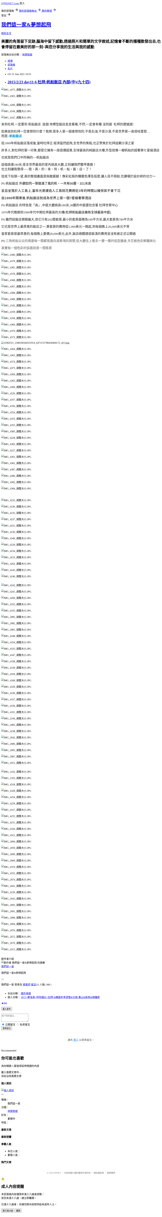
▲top (4, 1002)
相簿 (10, 61)
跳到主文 (6, 33)
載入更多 (7, 1009)
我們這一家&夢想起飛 (26, 24)
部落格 (11, 64)
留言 (33, 984)
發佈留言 (7, 1028)
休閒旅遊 (27, 54)
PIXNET (57, 1173)
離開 (18, 1211)
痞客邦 (26, 984)
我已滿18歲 (8, 1211)
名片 (10, 68)
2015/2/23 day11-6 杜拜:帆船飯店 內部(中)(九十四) (49, 82)
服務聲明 (111, 1173)
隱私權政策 (99, 1173)
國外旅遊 (26, 993)
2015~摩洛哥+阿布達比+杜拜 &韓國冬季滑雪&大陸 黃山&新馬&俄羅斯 (60, 997)
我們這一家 (7, 966)
